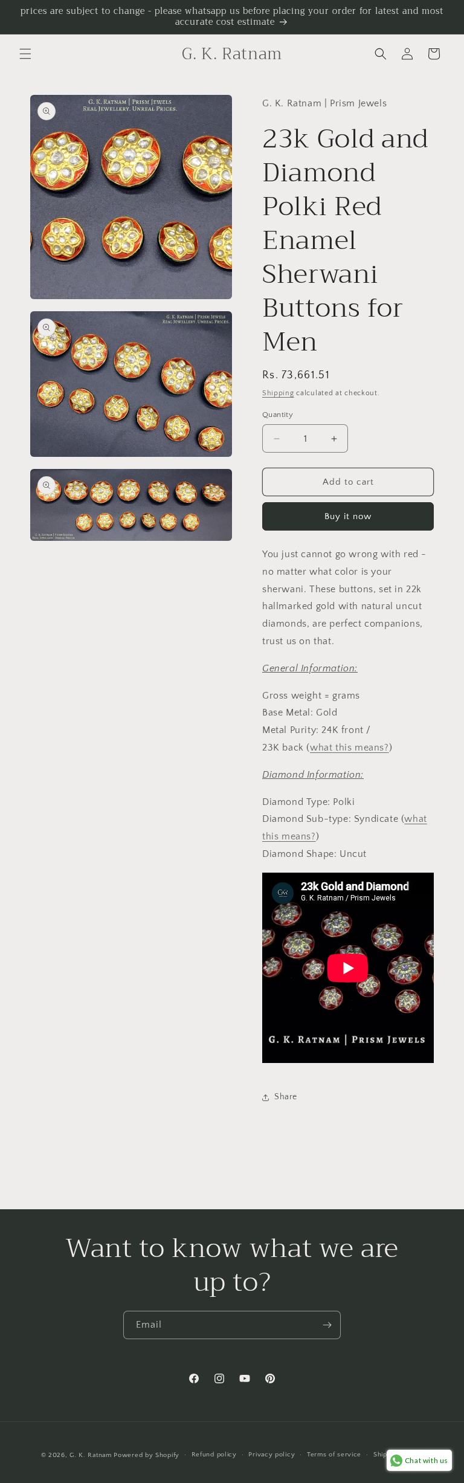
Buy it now (348, 516)
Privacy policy (271, 1454)
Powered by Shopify (146, 1455)
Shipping (278, 393)
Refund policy (214, 1454)
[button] (25, 53)
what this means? (349, 747)
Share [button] (285, 1097)
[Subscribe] (327, 1325)
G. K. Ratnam (90, 1455)
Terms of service (334, 1454)
